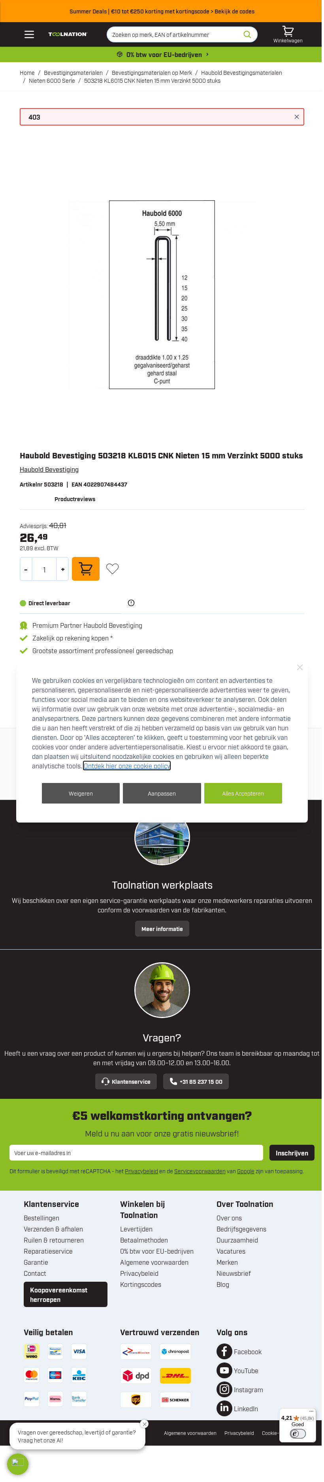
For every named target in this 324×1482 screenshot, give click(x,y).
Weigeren (81, 793)
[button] (17, 1464)
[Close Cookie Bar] (300, 667)
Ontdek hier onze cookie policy (127, 766)
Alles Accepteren (243, 793)
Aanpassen (162, 793)
